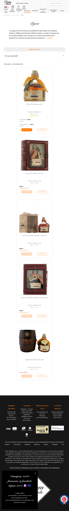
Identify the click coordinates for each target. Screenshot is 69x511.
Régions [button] (35, 10)
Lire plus (50, 38)
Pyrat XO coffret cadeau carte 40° (34, 235)
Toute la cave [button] (6, 11)
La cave (13, 15)
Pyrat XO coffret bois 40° (34, 359)
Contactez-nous (53, 442)
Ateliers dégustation (57, 412)
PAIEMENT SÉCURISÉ (11, 407)
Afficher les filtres (34, 49)
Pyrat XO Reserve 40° (34, 104)
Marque (17, 15)
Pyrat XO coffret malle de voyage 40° (34, 297)
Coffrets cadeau (57, 414)
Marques (7, 444)
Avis (63, 444)
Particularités (17, 444)
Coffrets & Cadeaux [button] (43, 11)
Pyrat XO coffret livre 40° (34, 173)
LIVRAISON (26, 405)
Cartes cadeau (57, 415)
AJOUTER (27, 129)
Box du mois (57, 417)
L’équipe (41, 442)
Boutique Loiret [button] (53, 10)
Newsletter (46, 442)
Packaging (55, 444)
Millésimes (37, 444)
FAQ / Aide (8, 442)
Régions (46, 444)
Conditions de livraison (17, 442)
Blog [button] (62, 10)
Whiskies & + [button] (19, 10)
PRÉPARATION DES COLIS (42, 407)
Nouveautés (61, 442)
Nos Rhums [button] (12, 10)
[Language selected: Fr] (7, 7)
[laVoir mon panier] (24, 7)
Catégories (27, 444)
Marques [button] (27, 10)
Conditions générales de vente (31, 442)
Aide (13, 8)
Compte (18, 8)
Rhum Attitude (7, 3)
